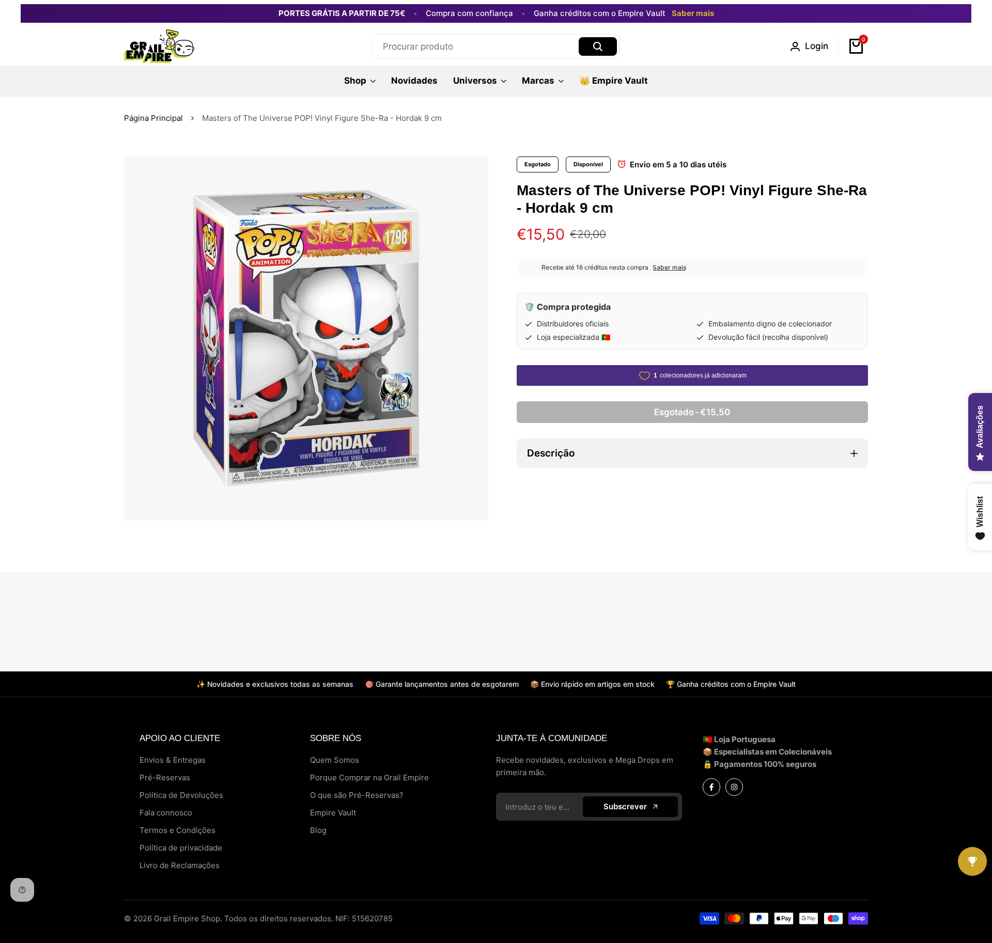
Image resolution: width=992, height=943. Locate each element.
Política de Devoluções (181, 795)
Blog (318, 830)
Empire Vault (333, 813)
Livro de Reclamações (180, 865)
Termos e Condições (177, 830)
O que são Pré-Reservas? (357, 795)
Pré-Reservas (165, 777)
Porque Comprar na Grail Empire (369, 777)
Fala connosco (166, 813)
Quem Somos (334, 760)
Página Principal (153, 118)
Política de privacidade (181, 848)
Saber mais (693, 13)
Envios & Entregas (173, 760)
